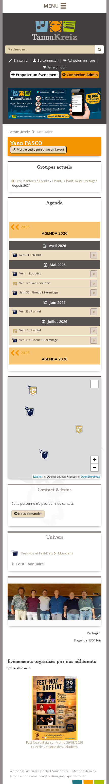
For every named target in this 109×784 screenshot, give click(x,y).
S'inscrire (21, 60)
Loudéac (35, 273)
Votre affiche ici (19, 668)
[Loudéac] (44, 454)
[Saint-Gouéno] (79, 429)
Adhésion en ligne (81, 60)
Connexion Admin (82, 74)
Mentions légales (84, 771)
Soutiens (58, 771)
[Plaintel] (33, 391)
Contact (46, 771)
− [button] (94, 467)
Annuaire (45, 131)
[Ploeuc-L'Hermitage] (30, 412)
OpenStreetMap (90, 476)
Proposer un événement (28, 776)
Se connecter (48, 60)
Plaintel (36, 254)
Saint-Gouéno (40, 283)
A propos (16, 771)
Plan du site (32, 771)
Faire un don (56, 67)
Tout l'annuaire (29, 563)
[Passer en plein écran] (94, 384)
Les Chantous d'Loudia (32, 181)
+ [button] (94, 460)
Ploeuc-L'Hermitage (45, 292)
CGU (68, 771)
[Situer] (93, 255)
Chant (56, 181)
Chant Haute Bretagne (81, 181)
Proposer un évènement (36, 74)
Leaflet (37, 476)
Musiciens (65, 553)
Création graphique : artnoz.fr (66, 776)
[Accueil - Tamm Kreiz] (54, 28)
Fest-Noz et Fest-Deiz (37, 553)
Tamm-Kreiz (19, 131)
